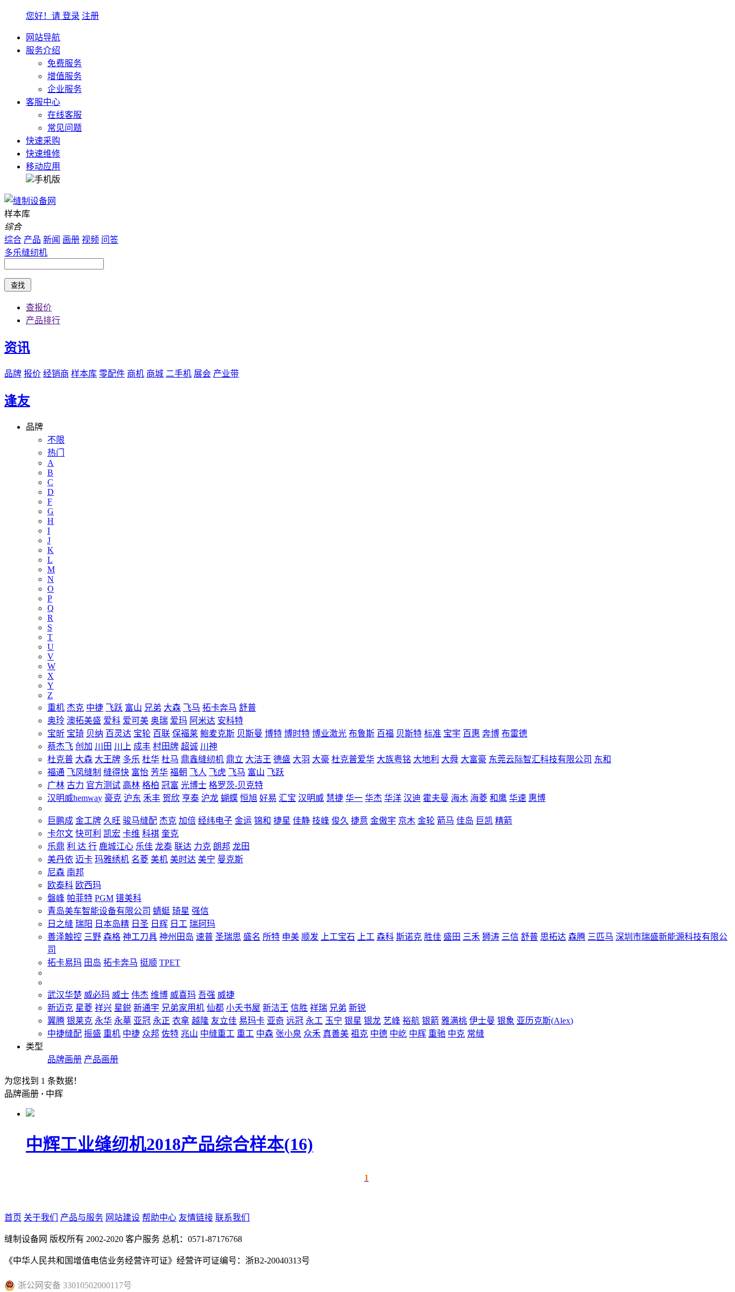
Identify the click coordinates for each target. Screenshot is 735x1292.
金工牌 (88, 820)
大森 (172, 707)
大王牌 (108, 759)
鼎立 (234, 759)
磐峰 (56, 898)
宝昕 (56, 733)
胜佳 (432, 936)
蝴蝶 (229, 798)
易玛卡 (252, 1020)
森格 (112, 936)
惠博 (537, 798)
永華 (122, 1020)
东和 (602, 759)
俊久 (340, 820)
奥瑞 (159, 720)
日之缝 (60, 923)
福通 (56, 772)
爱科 (112, 720)
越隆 (200, 1020)
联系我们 (232, 1217)
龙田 (241, 846)
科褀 (150, 833)
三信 (510, 936)
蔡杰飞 (60, 746)
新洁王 (275, 1007)
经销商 (56, 373)
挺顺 (148, 962)
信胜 (299, 1007)
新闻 (51, 239)
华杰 (373, 798)
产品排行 (43, 320)
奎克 (170, 833)
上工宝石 (338, 936)
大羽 (301, 759)
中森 (264, 1033)
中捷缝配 (64, 1033)
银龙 (372, 1020)
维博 (159, 994)
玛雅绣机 (112, 859)
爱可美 (136, 720)
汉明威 (311, 798)
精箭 (503, 820)
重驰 (437, 1033)
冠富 (170, 785)
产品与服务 (81, 1217)
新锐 (357, 1007)
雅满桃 (454, 1020)
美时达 (183, 859)
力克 (202, 846)
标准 (432, 733)
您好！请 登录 (53, 15)
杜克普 (60, 759)
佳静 (301, 820)
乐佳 (144, 846)
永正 (161, 1020)
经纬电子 (215, 820)
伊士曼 (482, 1020)
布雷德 (514, 733)
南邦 (75, 872)
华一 (354, 798)
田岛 (92, 962)
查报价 (39, 307)
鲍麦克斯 (217, 733)
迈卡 (84, 859)
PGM (104, 898)
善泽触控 (64, 936)
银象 (505, 1020)
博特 (273, 733)
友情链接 (196, 1217)
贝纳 (94, 733)
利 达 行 (82, 846)
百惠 (471, 733)
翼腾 (56, 1020)
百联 (161, 733)
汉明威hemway (74, 798)
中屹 (398, 1033)
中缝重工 (217, 1033)
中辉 (417, 1033)
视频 (90, 239)
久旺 (112, 820)
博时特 (297, 733)
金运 (243, 820)
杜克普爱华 (352, 759)
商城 (155, 373)
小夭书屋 (243, 1007)
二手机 (179, 373)
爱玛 (178, 720)
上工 (365, 936)
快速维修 (43, 153)
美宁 (206, 859)
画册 (71, 239)
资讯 (17, 347)
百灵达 (118, 733)
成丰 (142, 746)
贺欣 (171, 798)
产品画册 (101, 1059)
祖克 (359, 1033)
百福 (385, 733)
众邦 (150, 1033)
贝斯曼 (250, 733)
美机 (159, 859)
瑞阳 (84, 923)
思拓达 (553, 936)
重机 (56, 707)
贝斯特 (409, 733)
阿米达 (202, 720)
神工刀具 (140, 936)
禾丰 (151, 798)
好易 (268, 798)
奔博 (490, 733)
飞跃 (114, 707)
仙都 (215, 1007)
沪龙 (209, 798)
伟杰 (140, 994)
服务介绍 (43, 50)
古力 (75, 785)
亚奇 (275, 1020)
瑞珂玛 (202, 923)
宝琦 (75, 733)
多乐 (131, 759)
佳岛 (464, 820)
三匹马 (600, 936)
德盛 (282, 759)
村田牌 (166, 746)
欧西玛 (88, 885)
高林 (131, 785)
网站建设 (122, 1217)
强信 (200, 910)
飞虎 (217, 772)
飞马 (191, 707)
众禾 (312, 1033)
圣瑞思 (228, 936)
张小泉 (288, 1033)
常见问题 (64, 127)
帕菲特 (80, 898)
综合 (13, 239)
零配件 (112, 373)
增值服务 (64, 76)
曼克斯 (230, 859)
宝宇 (452, 733)
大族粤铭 (394, 759)
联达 (183, 846)
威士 (120, 994)
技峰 (320, 820)
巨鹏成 (60, 820)
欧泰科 (60, 885)
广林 (56, 785)
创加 (84, 746)
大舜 (449, 759)
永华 (103, 1020)
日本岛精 (112, 923)
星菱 (84, 1007)
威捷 (226, 994)
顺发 (310, 936)
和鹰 (498, 798)
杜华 (150, 759)
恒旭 (248, 798)
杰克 (75, 707)
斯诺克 (409, 936)
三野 (92, 936)
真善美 (336, 1033)
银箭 (430, 1020)
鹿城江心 (116, 846)
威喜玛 (183, 994)
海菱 (478, 798)
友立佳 (224, 1020)
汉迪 (412, 798)
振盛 (92, 1033)
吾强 (206, 994)
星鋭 (122, 1007)
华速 (517, 798)
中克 (456, 1033)
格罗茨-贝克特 (236, 785)
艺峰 (391, 1020)
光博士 (194, 785)
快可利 (88, 833)
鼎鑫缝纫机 (202, 759)
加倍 (187, 820)
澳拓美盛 (84, 720)
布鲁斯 (361, 733)
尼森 (56, 872)
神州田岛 (176, 936)
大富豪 (473, 759)
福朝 (178, 772)
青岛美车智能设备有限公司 (99, 910)
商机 (135, 373)
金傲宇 (383, 820)
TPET (169, 962)
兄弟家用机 (182, 1007)
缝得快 (116, 772)
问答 (109, 239)
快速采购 (43, 140)
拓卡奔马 (219, 707)
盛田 (452, 936)
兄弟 (152, 707)
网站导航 (43, 37)
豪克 (113, 798)
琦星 (180, 910)
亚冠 (142, 1020)
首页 (13, 1217)
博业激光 (329, 733)
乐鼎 (56, 846)
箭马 (445, 820)
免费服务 (64, 63)
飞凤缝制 (84, 772)
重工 (245, 1033)
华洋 (392, 798)
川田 (103, 746)
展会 (202, 373)
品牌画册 (64, 1059)
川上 (122, 746)
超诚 (189, 746)
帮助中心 (159, 1217)
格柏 (150, 785)
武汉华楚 (64, 994)
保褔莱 (185, 733)
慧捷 (334, 798)
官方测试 (103, 785)
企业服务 (64, 89)
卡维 (131, 833)
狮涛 (490, 936)
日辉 (159, 923)
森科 (385, 936)
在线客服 (64, 114)
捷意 (359, 820)
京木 (406, 820)
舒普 (247, 707)
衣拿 (180, 1020)
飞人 (198, 772)
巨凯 (484, 820)
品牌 (13, 373)
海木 (459, 798)
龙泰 (163, 846)
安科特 (230, 720)
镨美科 (129, 898)
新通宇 (146, 1007)
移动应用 (43, 166)
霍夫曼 (436, 798)
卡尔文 (60, 833)
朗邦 (221, 846)
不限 (56, 439)
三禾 (471, 936)
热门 (56, 452)
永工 (314, 1020)
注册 (90, 15)
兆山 (189, 1033)
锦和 (262, 820)
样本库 (84, 373)
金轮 (426, 820)
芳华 (159, 772)
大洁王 (258, 759)
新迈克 (60, 1007)
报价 (32, 373)
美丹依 (60, 859)
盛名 (251, 936)
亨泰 (190, 798)
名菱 (140, 859)
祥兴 (103, 1007)
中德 (378, 1033)
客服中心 (43, 102)
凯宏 (112, 833)
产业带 (226, 373)
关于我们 (41, 1217)
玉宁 (333, 1020)
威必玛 (97, 994)
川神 (208, 746)
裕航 (411, 1020)
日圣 (140, 923)
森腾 (576, 936)
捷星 (282, 820)
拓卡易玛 (64, 962)
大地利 (426, 759)
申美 (290, 936)
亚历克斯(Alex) (545, 1020)
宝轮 (142, 733)
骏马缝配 (140, 820)
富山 (133, 707)
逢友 (17, 401)
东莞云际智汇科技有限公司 (540, 759)
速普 (204, 936)
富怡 (140, 772)
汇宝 (287, 798)
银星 (353, 1020)
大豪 (320, 759)
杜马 (170, 759)
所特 (271, 936)
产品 (32, 239)
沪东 (132, 798)
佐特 (170, 1033)
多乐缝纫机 (25, 252)
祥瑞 (318, 1007)
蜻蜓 (161, 910)
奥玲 (56, 720)
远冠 (294, 1020)
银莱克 (80, 1020)
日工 (178, 923)
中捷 (94, 707)
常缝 (475, 1033)
